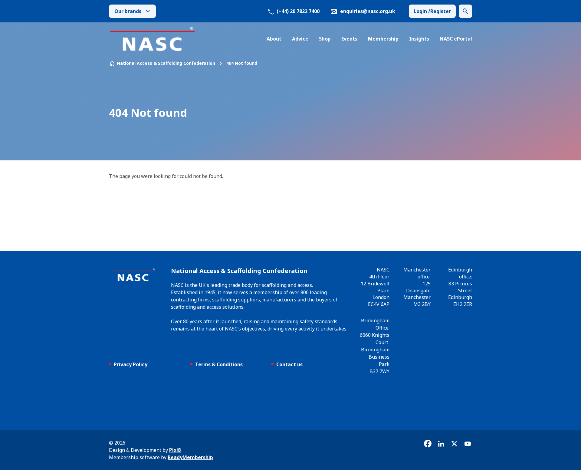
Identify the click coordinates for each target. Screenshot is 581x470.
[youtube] (467, 443)
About (274, 38)
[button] (465, 11)
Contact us (289, 364)
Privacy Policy (130, 364)
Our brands (127, 11)
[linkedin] (440, 443)
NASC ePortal (456, 38)
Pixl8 (175, 450)
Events (349, 38)
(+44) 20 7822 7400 (297, 11)
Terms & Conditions (219, 364)
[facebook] (427, 443)
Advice (300, 38)
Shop (325, 38)
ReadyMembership (190, 457)
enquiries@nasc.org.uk (367, 11)
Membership (383, 38)
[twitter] (454, 443)
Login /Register (432, 11)
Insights (419, 38)
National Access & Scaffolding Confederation (166, 63)
